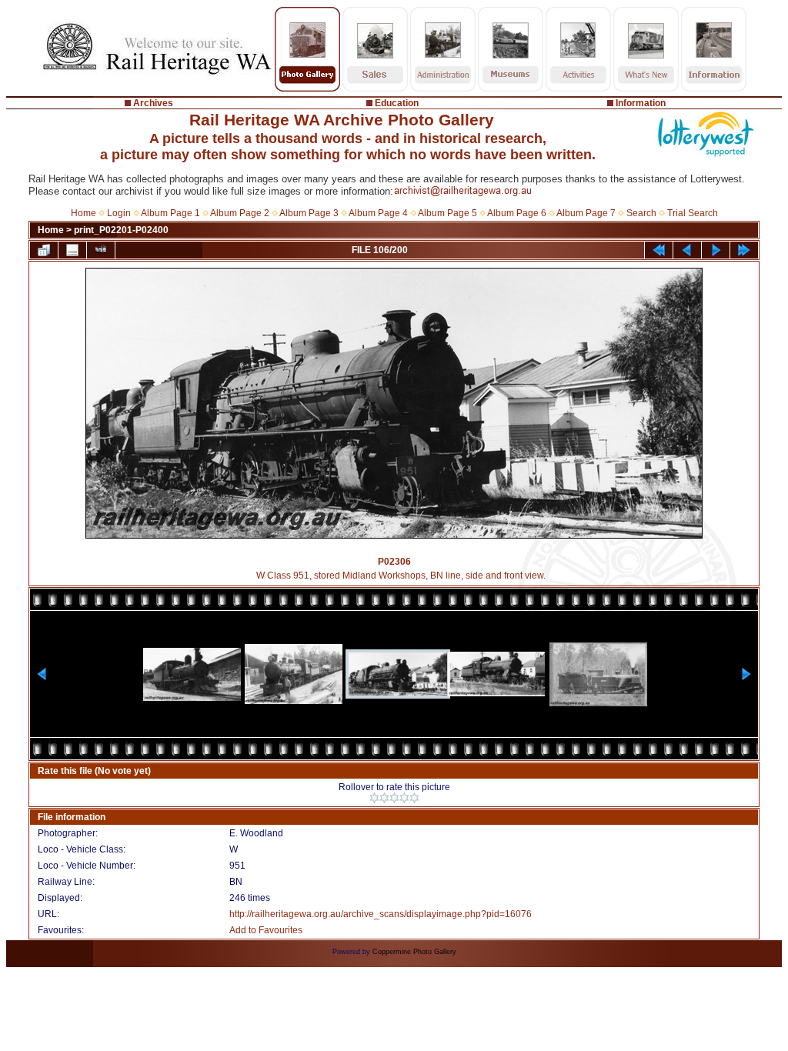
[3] (394, 797)
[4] (404, 797)
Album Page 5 (447, 213)
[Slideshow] (101, 250)
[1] (374, 797)
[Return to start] (659, 250)
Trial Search (692, 213)
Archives (153, 103)
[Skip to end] (744, 250)
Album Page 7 (586, 213)
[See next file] (716, 250)
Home (83, 213)
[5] (414, 797)
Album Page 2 (239, 213)
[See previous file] (687, 250)
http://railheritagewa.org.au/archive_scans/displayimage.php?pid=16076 (380, 914)
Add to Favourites (265, 930)
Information (641, 103)
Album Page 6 (516, 213)
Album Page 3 (309, 213)
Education (397, 103)
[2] (384, 797)
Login (119, 213)
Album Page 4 (378, 213)
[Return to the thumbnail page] (44, 250)
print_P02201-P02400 (121, 230)
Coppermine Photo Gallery (414, 952)
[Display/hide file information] (72, 250)
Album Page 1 (170, 213)
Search (641, 213)
